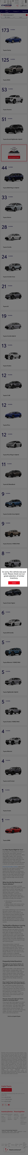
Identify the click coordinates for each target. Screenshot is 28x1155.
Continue (14, 582)
